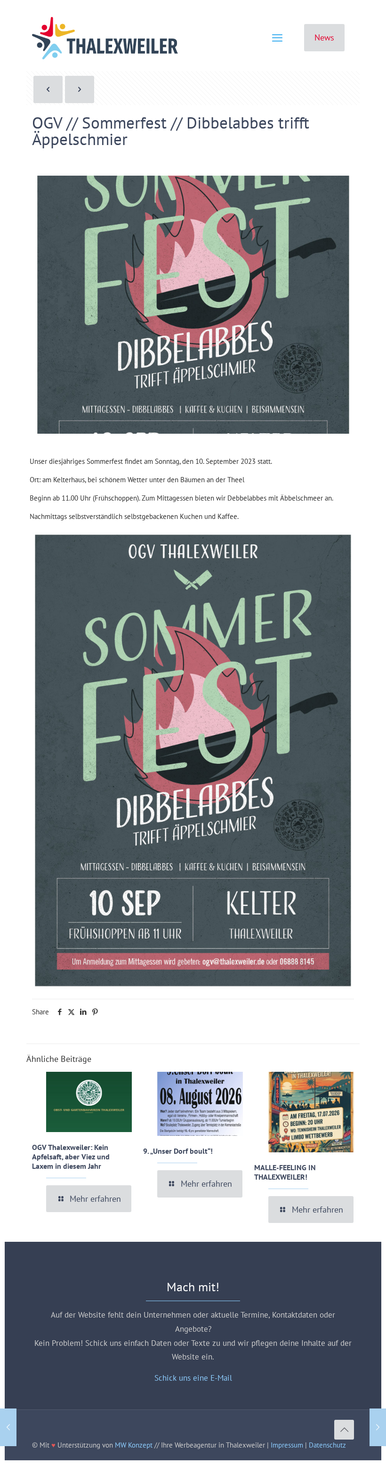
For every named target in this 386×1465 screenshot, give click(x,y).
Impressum (287, 1445)
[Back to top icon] (344, 1430)
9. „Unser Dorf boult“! (178, 1151)
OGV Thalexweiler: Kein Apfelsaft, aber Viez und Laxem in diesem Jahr (71, 1156)
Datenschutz (327, 1445)
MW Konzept (134, 1445)
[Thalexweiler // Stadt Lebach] (105, 38)
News (324, 37)
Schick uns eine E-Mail (193, 1378)
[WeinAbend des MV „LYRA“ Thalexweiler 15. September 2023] (378, 1427)
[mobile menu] (277, 38)
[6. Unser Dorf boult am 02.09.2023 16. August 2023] (8, 1427)
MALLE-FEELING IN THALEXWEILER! (285, 1172)
